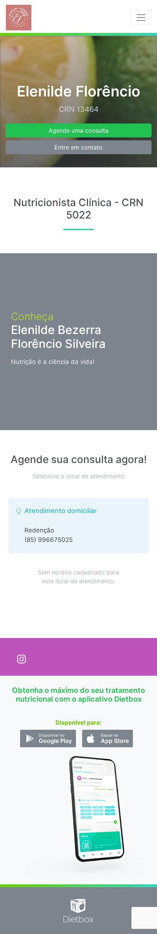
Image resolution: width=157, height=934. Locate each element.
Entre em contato (78, 147)
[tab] (78, 526)
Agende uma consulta (78, 130)
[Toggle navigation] (141, 17)
